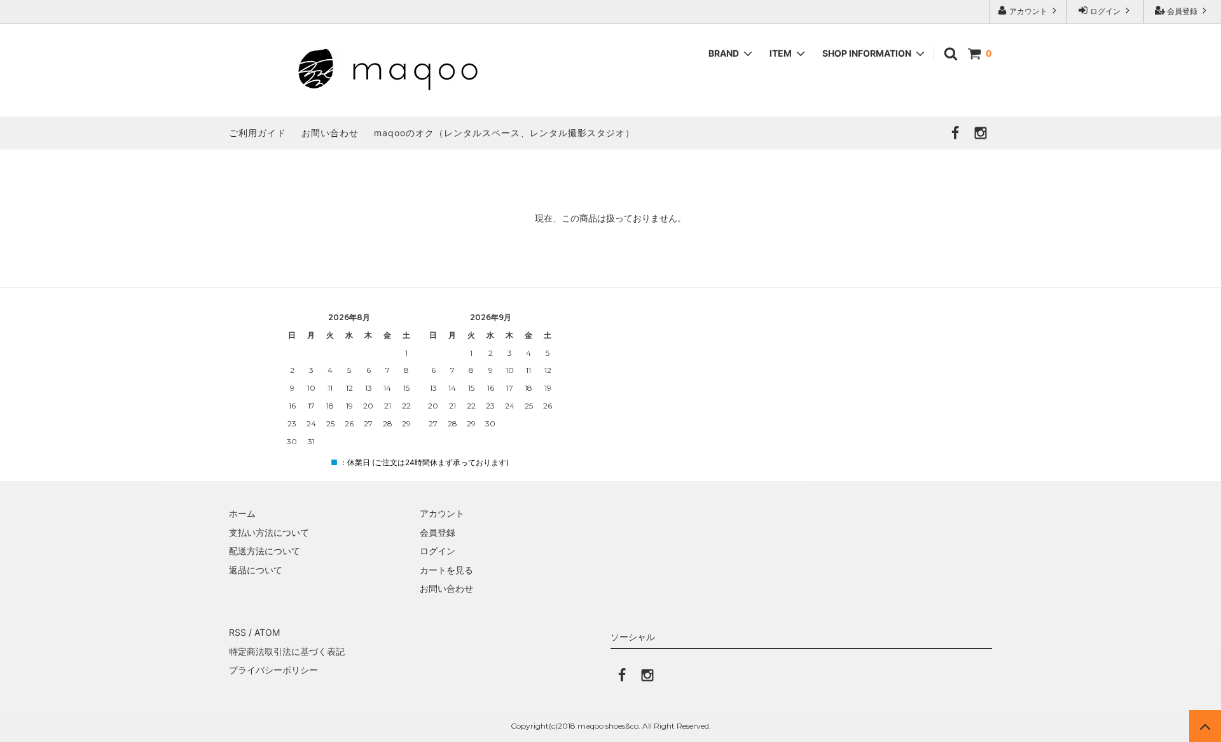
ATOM (267, 632)
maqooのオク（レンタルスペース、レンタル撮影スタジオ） (504, 132)
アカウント (1028, 11)
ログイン (1105, 11)
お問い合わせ (330, 132)
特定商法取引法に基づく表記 (287, 651)
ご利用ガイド (257, 132)
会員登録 (1182, 11)
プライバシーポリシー (273, 669)
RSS (237, 632)
